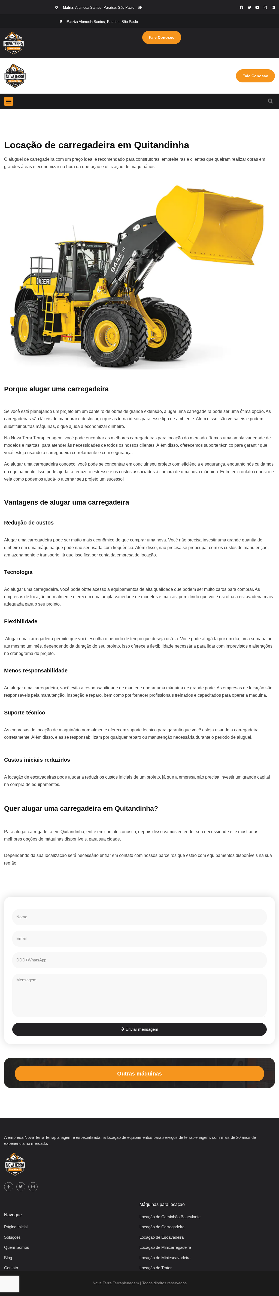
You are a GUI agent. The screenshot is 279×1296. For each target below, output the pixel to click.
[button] (8, 101)
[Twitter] (21, 1186)
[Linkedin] (273, 7)
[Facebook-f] (8, 1186)
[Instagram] (265, 7)
